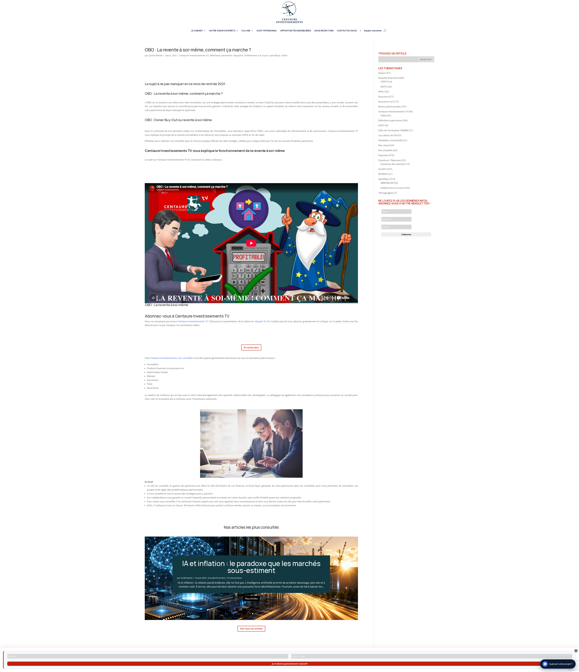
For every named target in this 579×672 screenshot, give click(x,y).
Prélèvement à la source (256, 55)
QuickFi (382, 168)
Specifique (275, 55)
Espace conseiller (373, 31)
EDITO (384, 86)
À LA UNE (246, 31)
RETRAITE (383, 173)
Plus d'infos (251, 598)
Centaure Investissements (163, 357)
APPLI (381, 91)
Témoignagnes (385, 192)
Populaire (238, 55)
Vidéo (284, 55)
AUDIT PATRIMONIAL (266, 31)
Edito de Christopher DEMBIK (393, 130)
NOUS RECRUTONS (324, 31)
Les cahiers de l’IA (387, 135)
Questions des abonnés (393, 163)
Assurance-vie (385, 101)
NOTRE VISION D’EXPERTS (222, 31)
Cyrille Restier (156, 55)
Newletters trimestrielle (390, 140)
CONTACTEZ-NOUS (347, 31)
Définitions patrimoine (221, 55)
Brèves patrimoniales (389, 106)
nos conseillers (185, 357)
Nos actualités (385, 150)
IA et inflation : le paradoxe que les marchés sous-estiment (251, 567)
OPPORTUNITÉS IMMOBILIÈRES (295, 31)
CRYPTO (385, 81)
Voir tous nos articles (251, 628)
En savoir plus (251, 347)
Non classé (383, 145)
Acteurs (382, 72)
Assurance (383, 96)
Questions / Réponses (389, 160)
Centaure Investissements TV (194, 55)
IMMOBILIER (387, 182)
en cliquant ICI (258, 321)
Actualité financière (216, 578)
